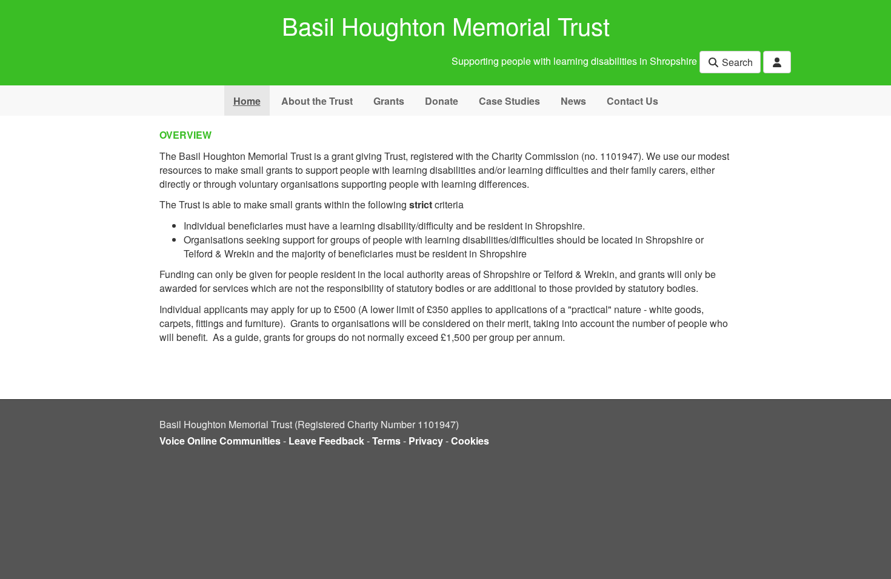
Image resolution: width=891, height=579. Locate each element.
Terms (386, 441)
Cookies (470, 441)
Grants (388, 101)
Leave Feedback (326, 441)
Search (736, 62)
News (573, 101)
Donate (441, 101)
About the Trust (317, 101)
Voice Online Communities (220, 441)
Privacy (426, 441)
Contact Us (632, 101)
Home (247, 101)
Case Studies (509, 101)
